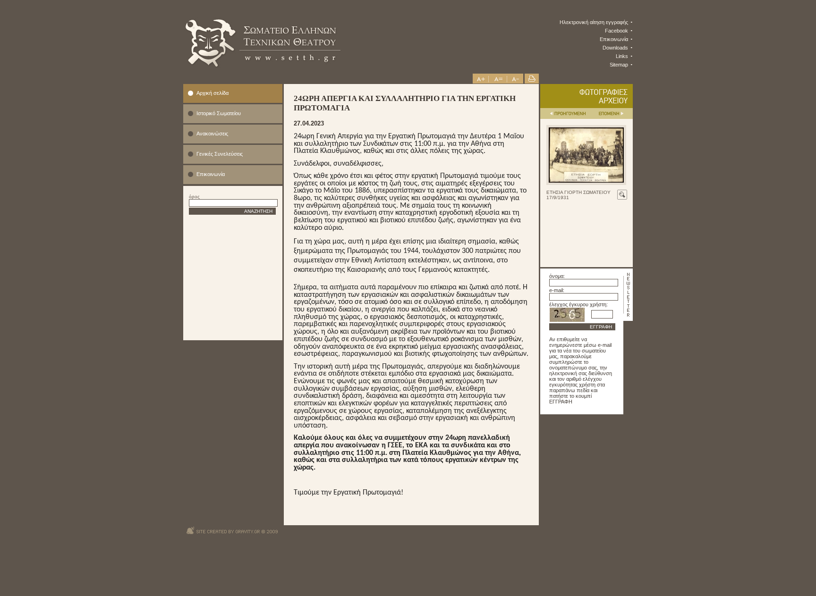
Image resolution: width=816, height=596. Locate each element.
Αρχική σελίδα (212, 93)
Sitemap (619, 64)
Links (622, 56)
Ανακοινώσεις (212, 133)
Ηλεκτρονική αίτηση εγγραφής (594, 22)
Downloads (615, 47)
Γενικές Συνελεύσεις (219, 154)
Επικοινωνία (614, 39)
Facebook (616, 31)
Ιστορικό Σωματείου (218, 113)
